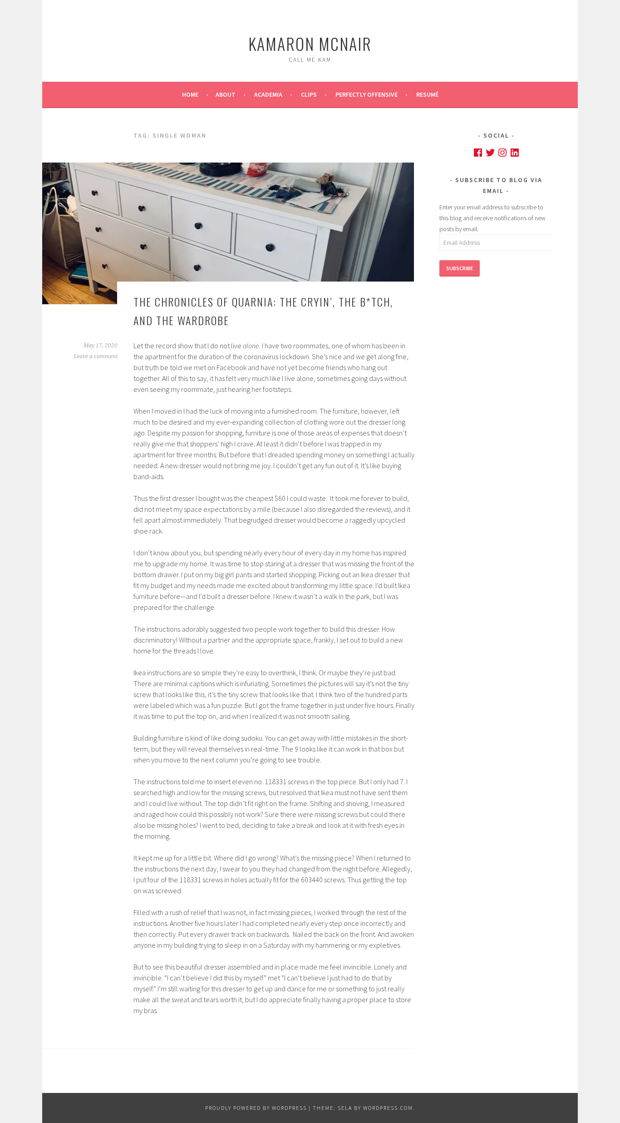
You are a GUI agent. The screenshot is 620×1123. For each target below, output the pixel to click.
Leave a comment (96, 356)
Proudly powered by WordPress (256, 1107)
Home (190, 94)
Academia (268, 94)
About (226, 94)
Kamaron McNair (310, 43)
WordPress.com (388, 1107)
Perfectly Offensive (366, 94)
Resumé (427, 94)
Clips (309, 94)
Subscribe (459, 268)
